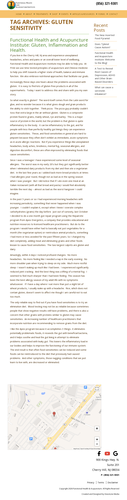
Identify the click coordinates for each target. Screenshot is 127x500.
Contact (113, 14)
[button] (54, 414)
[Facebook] (99, 453)
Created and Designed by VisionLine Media (100, 494)
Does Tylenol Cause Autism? (102, 45)
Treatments (42, 14)
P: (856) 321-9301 (110, 474)
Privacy (90, 482)
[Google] (115, 453)
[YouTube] (107, 453)
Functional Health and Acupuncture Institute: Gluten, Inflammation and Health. (49, 45)
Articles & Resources (83, 14)
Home (19, 14)
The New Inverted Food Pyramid (104, 37)
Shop (54, 14)
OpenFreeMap (84, 448)
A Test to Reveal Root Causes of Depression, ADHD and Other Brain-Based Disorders (105, 75)
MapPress (76, 448)
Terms (101, 482)
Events (64, 14)
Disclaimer (112, 482)
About (29, 14)
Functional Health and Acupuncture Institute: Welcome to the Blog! (105, 57)
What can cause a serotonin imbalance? (104, 90)
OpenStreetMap (95, 448)
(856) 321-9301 (107, 3)
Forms (101, 14)
